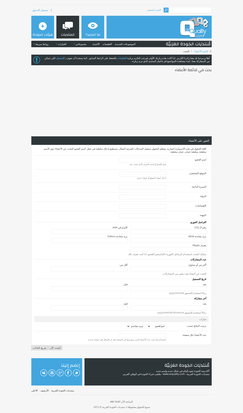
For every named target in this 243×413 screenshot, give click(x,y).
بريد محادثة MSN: (197, 236)
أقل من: (123, 264)
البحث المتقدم (154, 10)
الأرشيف (44, 390)
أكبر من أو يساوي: (197, 264)
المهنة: (203, 215)
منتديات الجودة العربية (62, 390)
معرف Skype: (199, 245)
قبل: (125, 284)
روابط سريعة (42, 44)
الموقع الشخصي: (197, 173)
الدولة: (203, 196)
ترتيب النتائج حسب (196, 325)
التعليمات (107, 44)
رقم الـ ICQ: (200, 227)
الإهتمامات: (200, 205)
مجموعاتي (81, 44)
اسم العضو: (200, 159)
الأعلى (34, 390)
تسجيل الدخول (40, 10)
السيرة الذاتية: (199, 186)
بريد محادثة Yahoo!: (117, 236)
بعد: (204, 284)
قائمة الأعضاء (201, 51)
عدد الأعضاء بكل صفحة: (194, 334)
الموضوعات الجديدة (125, 44)
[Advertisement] (121, 104)
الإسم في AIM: (119, 227)
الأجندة (96, 44)
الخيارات (62, 44)
